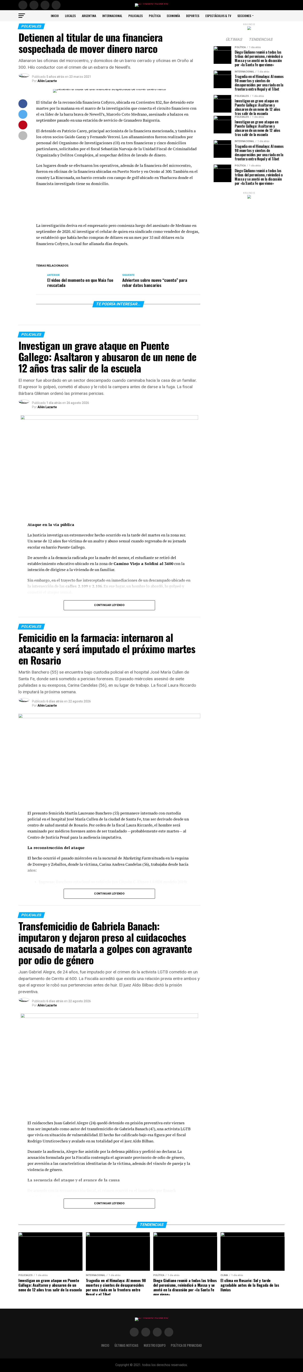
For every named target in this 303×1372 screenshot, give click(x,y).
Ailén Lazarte (47, 81)
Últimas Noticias (126, 1345)
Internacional (112, 15)
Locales (70, 15)
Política (155, 15)
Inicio (55, 15)
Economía (173, 15)
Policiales (135, 15)
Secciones (244, 15)
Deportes (192, 15)
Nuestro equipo (154, 1345)
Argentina (89, 15)
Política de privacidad (186, 1345)
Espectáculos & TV (218, 15)
